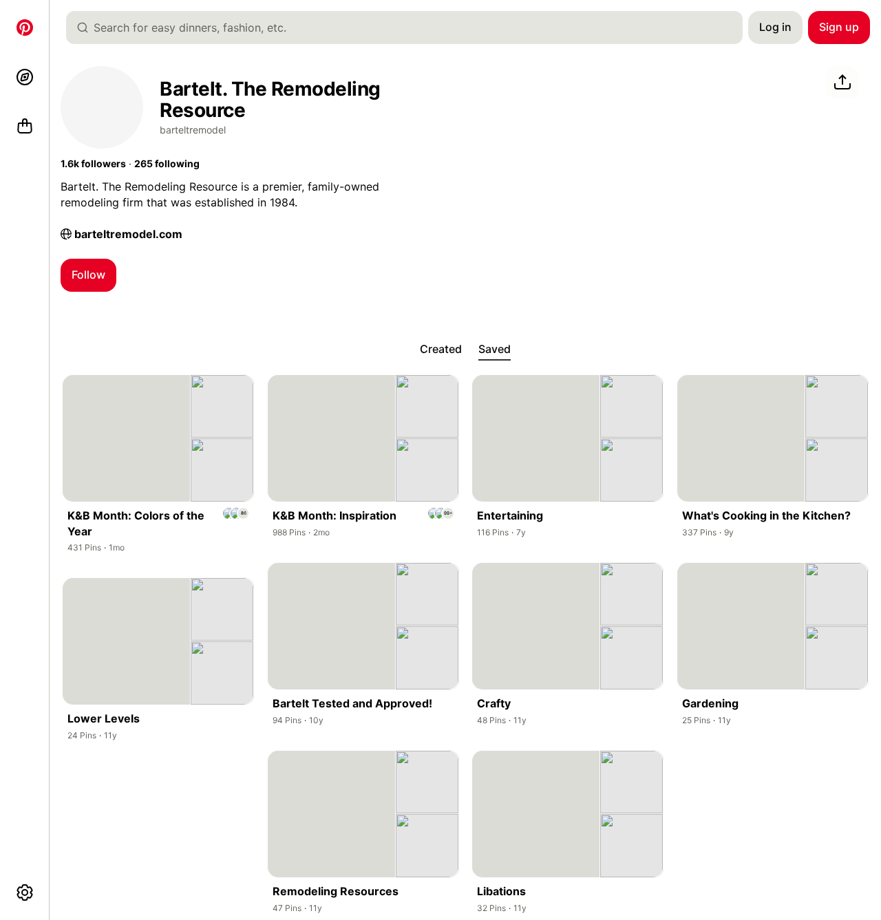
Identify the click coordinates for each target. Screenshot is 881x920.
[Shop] (24, 126)
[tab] (441, 349)
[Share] (842, 82)
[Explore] (24, 77)
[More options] (24, 892)
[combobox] (410, 27)
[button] (93, 164)
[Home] (24, 27)
